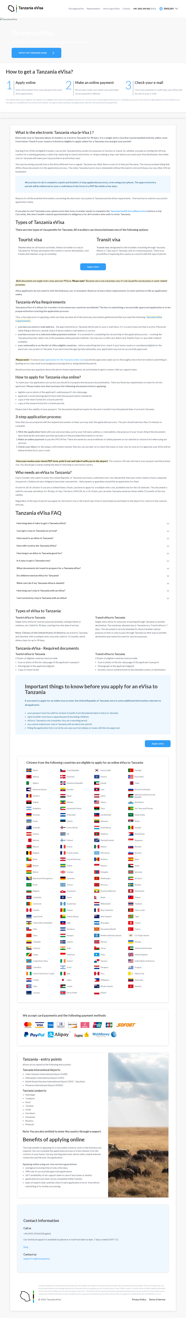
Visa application (76, 8)
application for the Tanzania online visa (64, 359)
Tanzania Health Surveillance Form (128, 211)
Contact (126, 8)
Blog (25, 1247)
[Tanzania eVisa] (12, 8)
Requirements (93, 8)
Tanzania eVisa (31, 8)
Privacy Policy (139, 1299)
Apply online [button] (93, 267)
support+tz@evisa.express (36, 1258)
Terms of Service (157, 1299)
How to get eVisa (111, 8)
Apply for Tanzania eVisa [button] (33, 53)
